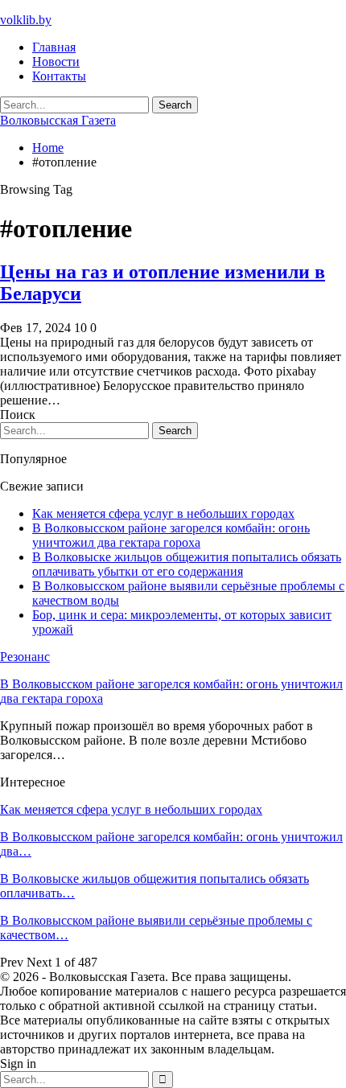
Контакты (59, 76)
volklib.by (25, 20)
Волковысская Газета (58, 120)
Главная (54, 47)
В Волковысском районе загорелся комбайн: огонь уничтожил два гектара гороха (171, 535)
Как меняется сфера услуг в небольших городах (163, 513)
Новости (56, 61)
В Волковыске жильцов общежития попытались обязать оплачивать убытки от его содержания (186, 564)
